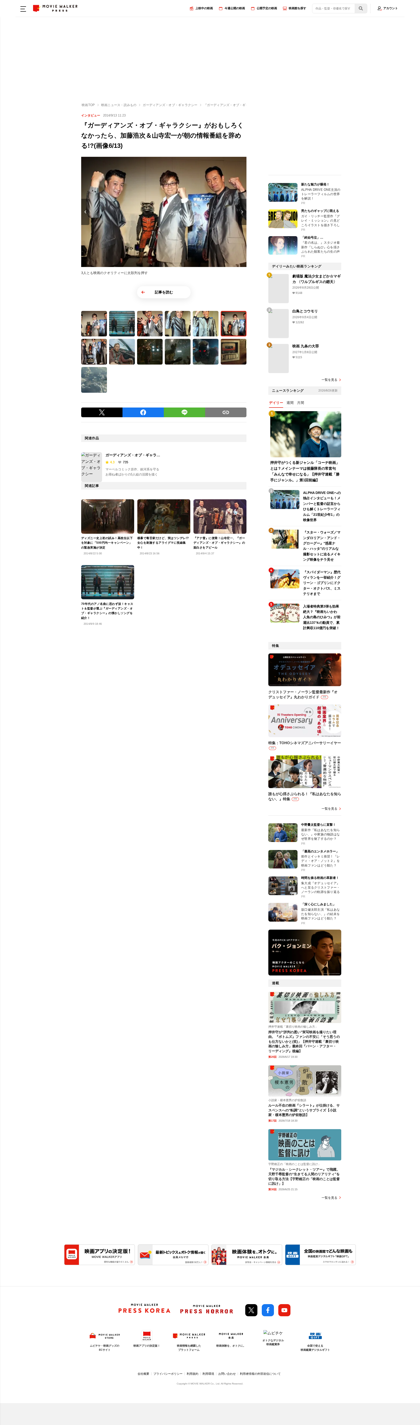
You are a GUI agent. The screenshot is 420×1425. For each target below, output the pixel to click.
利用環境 (208, 1373)
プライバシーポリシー (168, 1373)
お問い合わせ (227, 1373)
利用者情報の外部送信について (260, 1373)
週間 (290, 403)
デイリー (276, 403)
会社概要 (143, 1373)
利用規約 (192, 1373)
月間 (300, 403)
